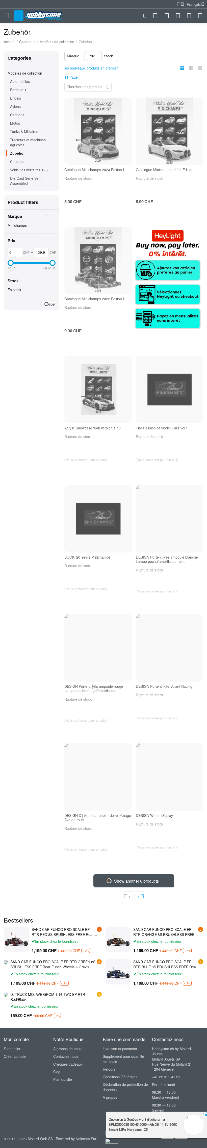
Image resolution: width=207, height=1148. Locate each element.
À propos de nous (67, 1048)
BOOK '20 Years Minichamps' (87, 557)
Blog (56, 1071)
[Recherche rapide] (107, 86)
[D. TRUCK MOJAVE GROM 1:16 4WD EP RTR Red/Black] (6, 994)
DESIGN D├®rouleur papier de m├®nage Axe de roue (97, 817)
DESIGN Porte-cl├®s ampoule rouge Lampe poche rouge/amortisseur (93, 688)
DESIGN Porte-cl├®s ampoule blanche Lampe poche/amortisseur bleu (167, 559)
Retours (109, 1069)
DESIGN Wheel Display (154, 815)
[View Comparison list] (166, 15)
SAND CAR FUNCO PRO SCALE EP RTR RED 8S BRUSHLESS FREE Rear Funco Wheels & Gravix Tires (63, 932)
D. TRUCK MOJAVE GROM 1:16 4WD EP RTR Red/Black (47, 997)
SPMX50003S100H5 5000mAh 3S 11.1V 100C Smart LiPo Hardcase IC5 (143, 1127)
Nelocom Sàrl (86, 1138)
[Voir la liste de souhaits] (177, 15)
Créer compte (15, 1056)
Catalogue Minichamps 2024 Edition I (94, 170)
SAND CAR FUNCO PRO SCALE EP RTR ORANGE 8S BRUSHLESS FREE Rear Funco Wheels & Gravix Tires (163, 932)
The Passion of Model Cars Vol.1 (162, 428)
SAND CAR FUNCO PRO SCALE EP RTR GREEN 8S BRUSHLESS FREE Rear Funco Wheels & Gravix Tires (52, 964)
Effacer (50, 304)
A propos (110, 1097)
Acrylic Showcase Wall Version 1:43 (92, 428)
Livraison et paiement (120, 1048)
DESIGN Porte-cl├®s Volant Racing (164, 686)
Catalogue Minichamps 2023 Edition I (165, 170)
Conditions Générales (120, 1076)
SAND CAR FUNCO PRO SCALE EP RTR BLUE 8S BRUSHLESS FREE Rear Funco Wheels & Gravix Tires (165, 964)
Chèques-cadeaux (68, 1064)
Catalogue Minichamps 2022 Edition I (94, 299)
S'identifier (12, 1048)
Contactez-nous (66, 1056)
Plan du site (62, 1079)
